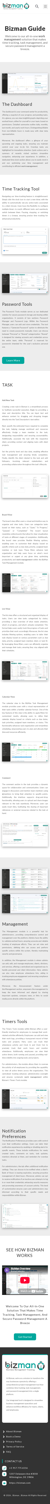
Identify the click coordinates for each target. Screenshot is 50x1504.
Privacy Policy (14, 1441)
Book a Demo (13, 1436)
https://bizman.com (20, 1482)
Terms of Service (15, 1446)
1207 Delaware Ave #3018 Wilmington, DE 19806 (23, 1475)
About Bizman (14, 1431)
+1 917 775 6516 (18, 1467)
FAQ (8, 1451)
